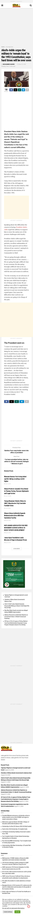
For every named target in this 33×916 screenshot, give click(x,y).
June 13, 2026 (8, 496)
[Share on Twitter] (15, 89)
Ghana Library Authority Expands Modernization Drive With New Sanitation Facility (14, 515)
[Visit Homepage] (16, 5)
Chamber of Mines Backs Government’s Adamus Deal (16, 773)
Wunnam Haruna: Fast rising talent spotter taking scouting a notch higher (15, 479)
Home (2, 46)
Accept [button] (17, 912)
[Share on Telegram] (23, 89)
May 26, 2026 (8, 520)
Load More (16, 548)
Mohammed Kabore (8, 64)
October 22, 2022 (21, 64)
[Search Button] (31, 5)
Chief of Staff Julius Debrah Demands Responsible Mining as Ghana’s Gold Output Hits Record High (16, 605)
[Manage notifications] (28, 906)
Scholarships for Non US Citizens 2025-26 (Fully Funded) (16, 826)
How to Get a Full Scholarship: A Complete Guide (14, 829)
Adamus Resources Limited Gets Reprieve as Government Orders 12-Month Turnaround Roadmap (16, 616)
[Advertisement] (16, 26)
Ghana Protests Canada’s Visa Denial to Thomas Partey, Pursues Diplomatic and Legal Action (16, 491)
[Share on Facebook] (11, 89)
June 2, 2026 (8, 508)
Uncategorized (9, 46)
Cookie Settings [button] (8, 912)
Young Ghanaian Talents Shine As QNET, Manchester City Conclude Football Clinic (15, 503)
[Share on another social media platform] (27, 89)
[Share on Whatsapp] (19, 89)
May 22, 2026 (8, 542)
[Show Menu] (2, 5)
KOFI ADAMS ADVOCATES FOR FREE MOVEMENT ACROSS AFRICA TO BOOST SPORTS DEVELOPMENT (16, 527)
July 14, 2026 (8, 483)
